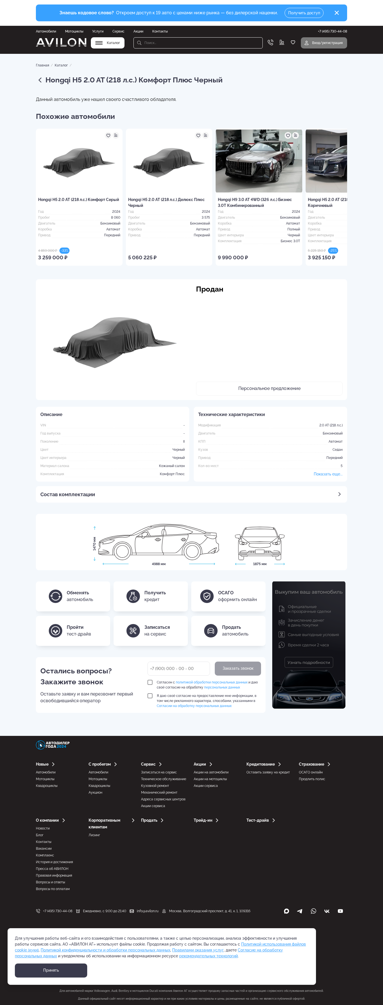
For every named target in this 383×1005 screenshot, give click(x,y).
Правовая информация (54, 875)
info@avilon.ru (147, 911)
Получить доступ (304, 13)
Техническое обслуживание (163, 779)
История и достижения (54, 862)
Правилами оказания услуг (198, 950)
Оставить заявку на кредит (268, 772)
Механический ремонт (159, 792)
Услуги (97, 31)
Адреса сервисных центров (163, 799)
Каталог (61, 65)
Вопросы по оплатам (53, 889)
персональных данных (222, 687)
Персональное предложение (269, 388)
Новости (43, 828)
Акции (138, 31)
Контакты (160, 31)
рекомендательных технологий (208, 956)
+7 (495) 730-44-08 (57, 911)
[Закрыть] (337, 13)
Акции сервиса (153, 806)
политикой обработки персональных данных (212, 682)
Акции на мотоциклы (210, 779)
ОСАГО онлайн (311, 772)
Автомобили (46, 31)
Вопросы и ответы (50, 882)
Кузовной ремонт (155, 786)
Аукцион (95, 792)
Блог (39, 835)
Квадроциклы (46, 786)
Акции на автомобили (211, 772)
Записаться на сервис (159, 772)
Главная (42, 65)
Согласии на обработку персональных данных (194, 706)
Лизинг (94, 835)
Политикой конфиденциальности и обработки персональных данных (105, 950)
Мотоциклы (74, 31)
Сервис (118, 31)
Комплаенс (45, 855)
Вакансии (44, 849)
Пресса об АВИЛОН (52, 869)
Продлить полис (312, 779)
